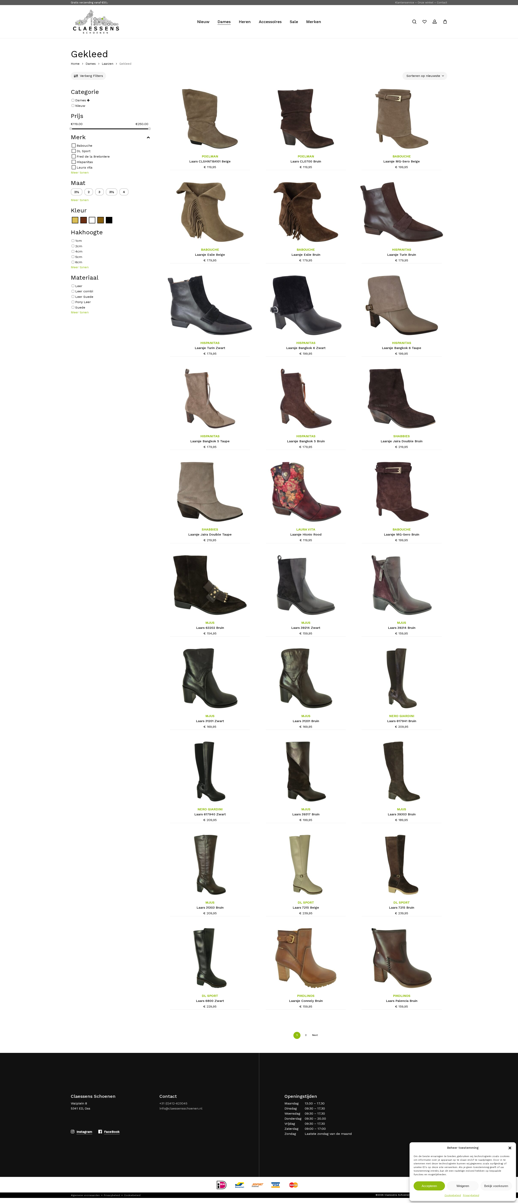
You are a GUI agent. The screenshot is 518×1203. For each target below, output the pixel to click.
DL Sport (83, 151)
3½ (111, 192)
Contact (442, 2)
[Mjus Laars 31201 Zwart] (210, 678)
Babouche (84, 145)
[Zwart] (109, 220)
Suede (80, 307)
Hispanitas (85, 162)
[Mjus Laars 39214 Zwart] (306, 585)
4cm (78, 251)
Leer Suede (84, 296)
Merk (78, 137)
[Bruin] (83, 220)
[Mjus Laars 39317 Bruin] (306, 771)
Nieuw (80, 105)
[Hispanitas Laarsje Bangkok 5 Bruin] (306, 399)
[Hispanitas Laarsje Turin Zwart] (210, 305)
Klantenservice (404, 2)
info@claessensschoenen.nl (180, 1108)
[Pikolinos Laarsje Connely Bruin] (306, 958)
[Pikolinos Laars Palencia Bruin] (402, 958)
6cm (78, 262)
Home (75, 64)
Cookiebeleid (453, 1195)
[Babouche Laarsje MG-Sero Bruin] (402, 492)
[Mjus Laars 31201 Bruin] (306, 678)
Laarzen (107, 64)
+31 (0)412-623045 (173, 1103)
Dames (91, 64)
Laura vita (84, 167)
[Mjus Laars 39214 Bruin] (402, 585)
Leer (78, 286)
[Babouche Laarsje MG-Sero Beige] (402, 119)
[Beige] (75, 220)
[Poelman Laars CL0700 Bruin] (306, 119)
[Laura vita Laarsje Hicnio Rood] (306, 492)
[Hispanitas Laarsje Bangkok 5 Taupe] (210, 399)
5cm (78, 257)
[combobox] (424, 76)
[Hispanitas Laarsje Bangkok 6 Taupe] (402, 305)
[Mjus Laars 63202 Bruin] (210, 585)
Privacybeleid (471, 1195)
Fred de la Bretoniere (93, 156)
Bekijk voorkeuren (496, 1186)
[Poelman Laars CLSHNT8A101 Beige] (210, 119)
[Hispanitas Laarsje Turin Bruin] (402, 212)
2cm (78, 246)
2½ (76, 192)
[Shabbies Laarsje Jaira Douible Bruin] (402, 399)
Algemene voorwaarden (85, 1195)
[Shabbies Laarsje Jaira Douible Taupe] (210, 492)
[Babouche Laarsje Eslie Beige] (210, 212)
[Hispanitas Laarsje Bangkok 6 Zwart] (306, 305)
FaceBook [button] (112, 1132)
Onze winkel (425, 2)
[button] (510, 1148)
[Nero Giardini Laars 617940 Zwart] (210, 771)
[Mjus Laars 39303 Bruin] (402, 771)
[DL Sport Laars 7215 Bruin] (402, 865)
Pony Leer (83, 302)
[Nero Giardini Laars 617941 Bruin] (402, 678)
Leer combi (84, 291)
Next (315, 1035)
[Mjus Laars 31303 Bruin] (210, 865)
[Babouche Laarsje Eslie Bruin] (306, 212)
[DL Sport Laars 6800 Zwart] (210, 958)
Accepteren (429, 1186)
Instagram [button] (84, 1132)
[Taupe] (100, 220)
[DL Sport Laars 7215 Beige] (306, 865)
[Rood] (92, 220)
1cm (78, 241)
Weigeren (462, 1186)
